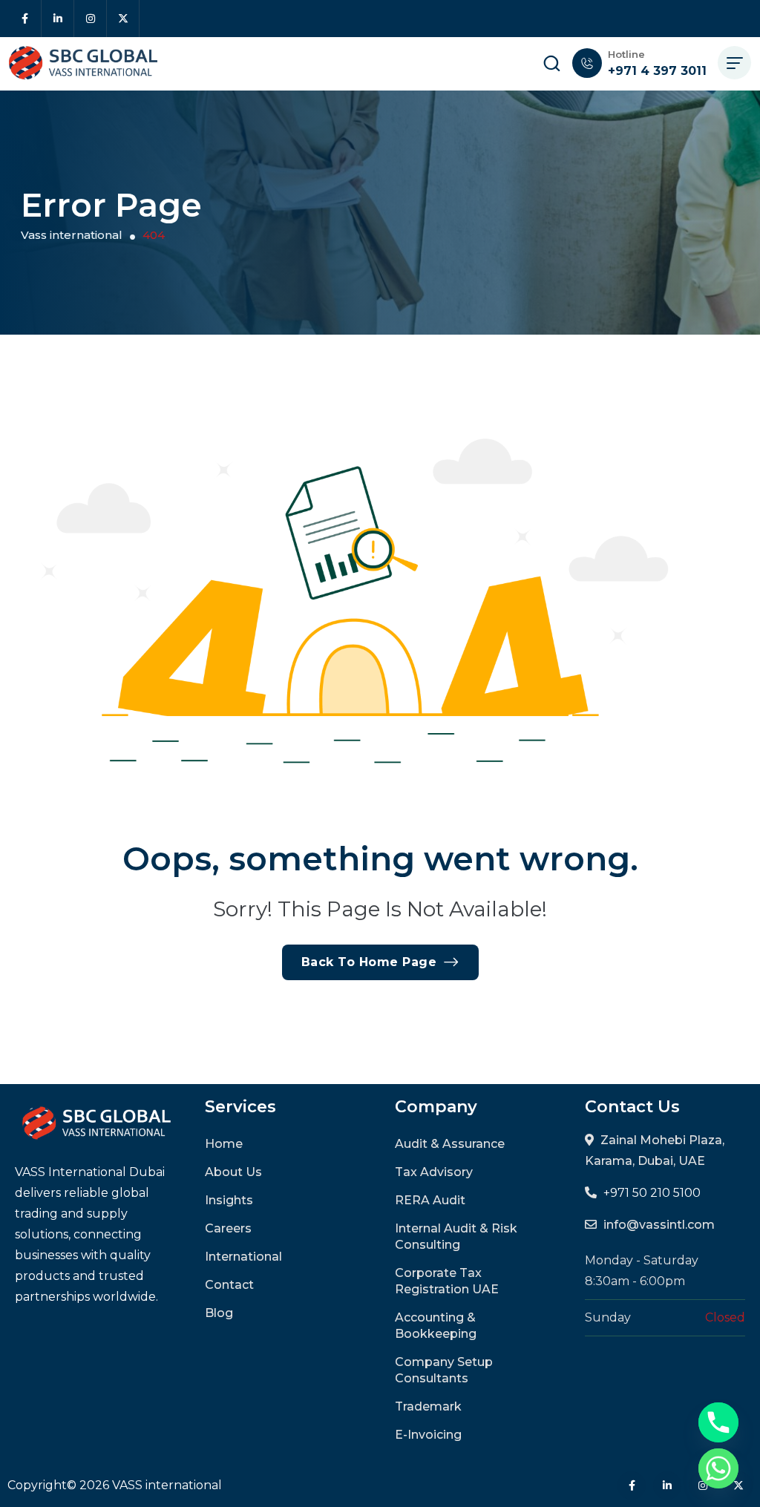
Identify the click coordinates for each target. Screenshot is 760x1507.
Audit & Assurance (450, 1144)
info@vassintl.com (659, 1225)
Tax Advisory (434, 1172)
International (243, 1257)
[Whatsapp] (718, 1468)
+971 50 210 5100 (652, 1193)
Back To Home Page (369, 962)
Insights (229, 1200)
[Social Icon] (25, 18)
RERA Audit (430, 1200)
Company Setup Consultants (444, 1370)
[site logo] (83, 62)
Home (224, 1144)
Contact (229, 1285)
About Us (233, 1172)
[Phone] (718, 1422)
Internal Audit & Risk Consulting (456, 1236)
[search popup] (551, 63)
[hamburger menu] (734, 62)
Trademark (428, 1406)
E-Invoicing (428, 1435)
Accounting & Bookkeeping (435, 1325)
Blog (219, 1313)
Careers (228, 1228)
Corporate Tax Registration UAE (447, 1281)
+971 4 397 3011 (657, 71)
